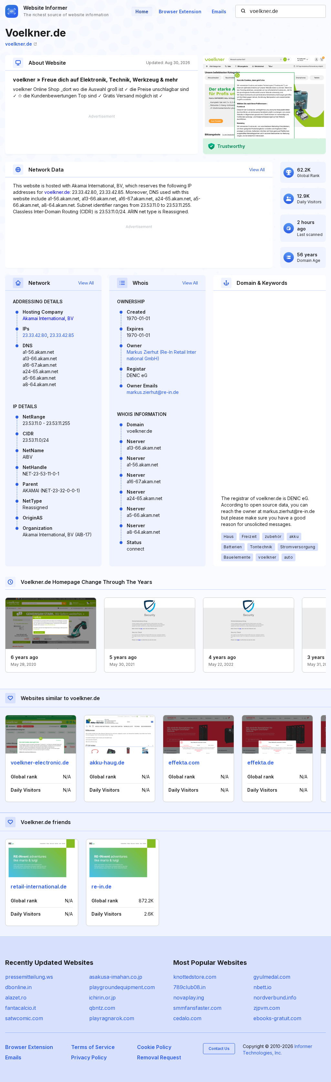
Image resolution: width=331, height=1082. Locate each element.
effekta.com (183, 762)
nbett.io (262, 987)
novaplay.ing (188, 997)
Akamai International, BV (48, 318)
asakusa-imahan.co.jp (115, 977)
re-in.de (101, 886)
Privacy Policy (89, 1057)
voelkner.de (18, 44)
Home (141, 11)
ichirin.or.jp (102, 997)
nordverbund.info (274, 997)
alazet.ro (16, 997)
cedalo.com (187, 1018)
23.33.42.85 (62, 335)
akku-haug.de (107, 762)
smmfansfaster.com (197, 1008)
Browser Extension (180, 11)
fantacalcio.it (20, 1008)
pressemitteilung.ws (29, 977)
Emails (219, 11)
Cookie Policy (154, 1047)
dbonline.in (18, 987)
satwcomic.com (24, 1018)
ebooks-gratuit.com (277, 1018)
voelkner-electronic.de (40, 762)
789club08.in (189, 987)
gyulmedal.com (271, 977)
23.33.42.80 (35, 335)
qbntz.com (102, 1008)
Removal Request (159, 1057)
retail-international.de (39, 886)
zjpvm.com (266, 1008)
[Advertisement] (101, 134)
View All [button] (257, 169)
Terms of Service (93, 1047)
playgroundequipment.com (122, 987)
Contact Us (219, 1048)
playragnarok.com (111, 1018)
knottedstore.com (194, 977)
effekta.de (260, 762)
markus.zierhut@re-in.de (153, 392)
